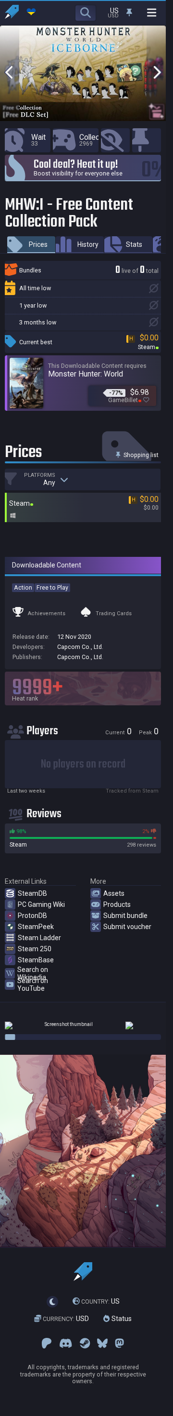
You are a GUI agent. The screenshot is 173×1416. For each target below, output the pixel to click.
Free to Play (52, 587)
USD (66, 1318)
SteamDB (32, 893)
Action (23, 587)
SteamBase (36, 960)
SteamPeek (36, 927)
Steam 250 (34, 949)
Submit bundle (125, 915)
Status (120, 1318)
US (100, 1301)
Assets (113, 893)
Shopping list (140, 455)
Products (117, 904)
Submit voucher (127, 927)
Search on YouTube (32, 984)
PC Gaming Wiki (41, 904)
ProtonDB (32, 915)
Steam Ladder (39, 938)
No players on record (83, 764)
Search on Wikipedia (32, 973)
